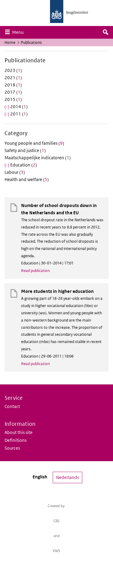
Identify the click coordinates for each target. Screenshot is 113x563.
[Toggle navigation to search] (105, 32)
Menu (19, 32)
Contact (12, 406)
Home (10, 42)
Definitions (16, 440)
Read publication (35, 270)
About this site (19, 432)
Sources (12, 448)
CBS (56, 520)
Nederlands (67, 477)
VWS (56, 550)
